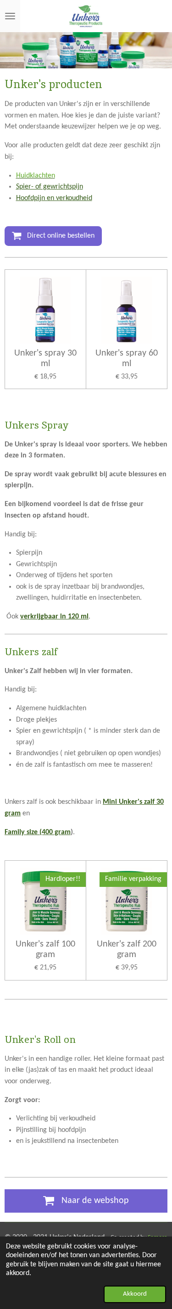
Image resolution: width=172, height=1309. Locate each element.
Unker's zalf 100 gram (45, 949)
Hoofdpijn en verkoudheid (54, 198)
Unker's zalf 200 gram (126, 949)
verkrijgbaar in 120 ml (54, 616)
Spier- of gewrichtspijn (49, 186)
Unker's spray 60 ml (126, 358)
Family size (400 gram (38, 832)
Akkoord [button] (135, 1294)
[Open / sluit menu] (10, 16)
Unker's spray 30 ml (45, 358)
